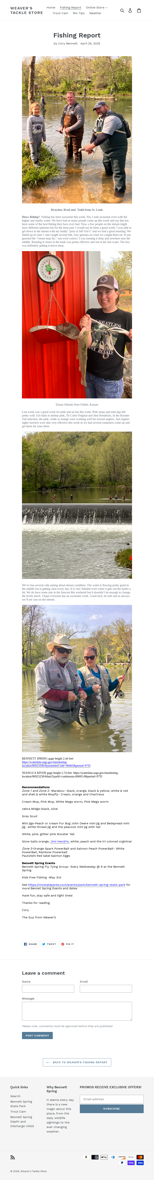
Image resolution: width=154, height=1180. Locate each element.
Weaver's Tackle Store (26, 10)
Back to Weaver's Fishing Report (80, 1062)
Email (84, 981)
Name (26, 981)
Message (28, 998)
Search (15, 1096)
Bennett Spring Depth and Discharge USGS (22, 1121)
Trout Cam (18, 1111)
